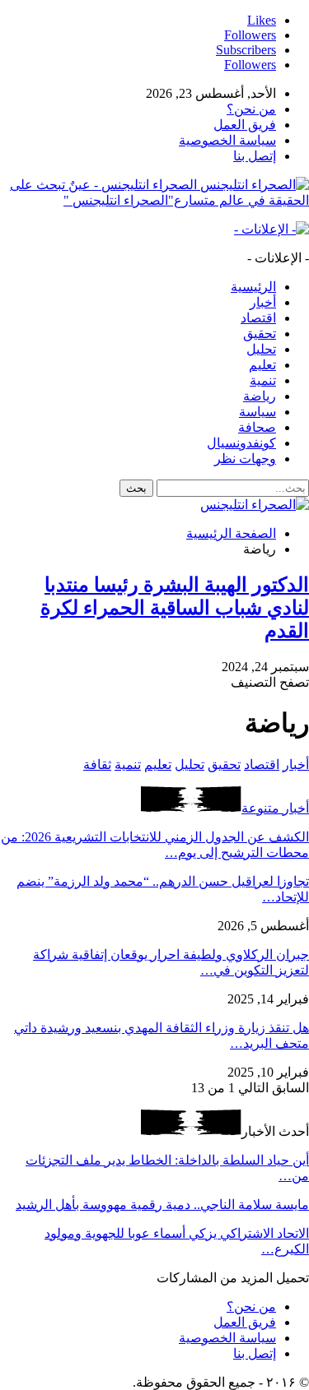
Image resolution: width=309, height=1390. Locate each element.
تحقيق (259, 334)
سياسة (257, 412)
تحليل (261, 349)
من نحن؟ (251, 109)
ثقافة (97, 764)
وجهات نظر (245, 459)
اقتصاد (258, 318)
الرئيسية (253, 287)
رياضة (259, 396)
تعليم (262, 365)
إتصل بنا (254, 156)
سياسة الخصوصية (227, 140)
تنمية (263, 380)
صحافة (257, 427)
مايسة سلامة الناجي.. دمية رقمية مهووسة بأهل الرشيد (162, 1205)
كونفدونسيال (241, 443)
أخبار (263, 302)
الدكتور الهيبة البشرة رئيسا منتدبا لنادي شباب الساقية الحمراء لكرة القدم (174, 608)
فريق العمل (244, 125)
